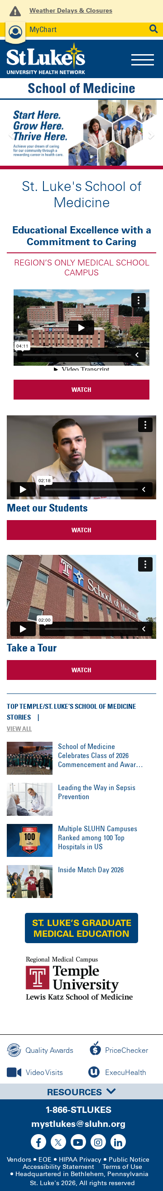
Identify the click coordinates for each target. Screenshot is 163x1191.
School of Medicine (81, 88)
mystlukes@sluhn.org (78, 1123)
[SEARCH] (153, 29)
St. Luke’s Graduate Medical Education (81, 928)
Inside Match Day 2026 (91, 869)
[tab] (81, 1091)
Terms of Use (122, 1167)
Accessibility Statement (58, 1167)
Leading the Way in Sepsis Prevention (96, 792)
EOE (45, 1159)
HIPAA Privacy (80, 1159)
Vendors (19, 1159)
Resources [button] (74, 1092)
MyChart (43, 29)
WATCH (81, 389)
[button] (12, 134)
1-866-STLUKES (78, 1109)
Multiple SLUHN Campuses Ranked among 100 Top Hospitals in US (97, 837)
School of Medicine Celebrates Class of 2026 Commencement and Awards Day (100, 755)
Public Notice (129, 1159)
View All (19, 728)
